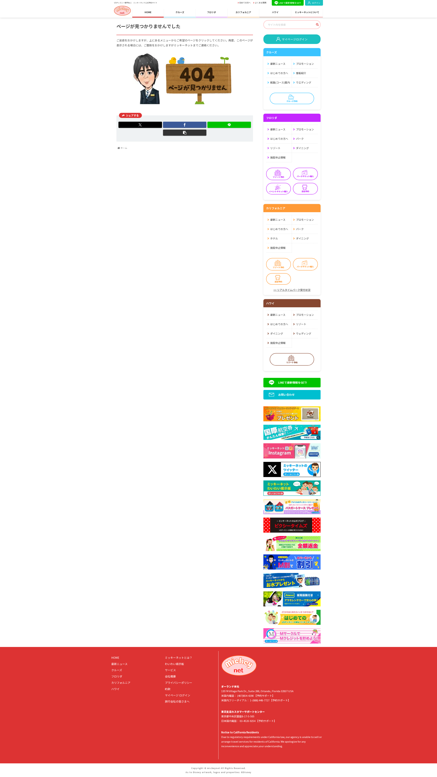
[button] (185, 133)
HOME (148, 12)
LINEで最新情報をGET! (290, 2)
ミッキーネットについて (307, 12)
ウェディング (303, 333)
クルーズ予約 (292, 101)
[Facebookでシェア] (185, 125)
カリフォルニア (243, 12)
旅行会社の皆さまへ (177, 701)
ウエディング (303, 82)
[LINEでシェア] (229, 125)
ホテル (274, 238)
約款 (167, 689)
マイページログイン (295, 39)
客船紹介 (301, 73)
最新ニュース (277, 63)
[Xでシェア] (140, 125)
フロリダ (211, 12)
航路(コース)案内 (280, 82)
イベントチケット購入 (278, 191)
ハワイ (275, 12)
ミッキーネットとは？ (178, 657)
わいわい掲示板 (174, 664)
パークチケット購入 (305, 176)
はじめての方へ (279, 73)
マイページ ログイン (177, 695)
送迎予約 (305, 191)
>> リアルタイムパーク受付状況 (291, 290)
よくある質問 (260, 2)
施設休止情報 (278, 157)
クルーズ (179, 12)
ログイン (316, 2)
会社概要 (170, 676)
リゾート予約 (278, 177)
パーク (300, 138)
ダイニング (302, 148)
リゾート (275, 148)
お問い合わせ (286, 395)
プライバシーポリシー (178, 683)
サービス (170, 670)
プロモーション (305, 63)
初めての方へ (245, 2)
